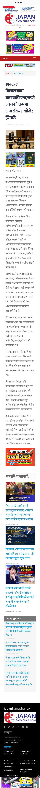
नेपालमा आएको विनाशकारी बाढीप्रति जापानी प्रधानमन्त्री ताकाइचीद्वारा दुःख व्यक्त (20, 554)
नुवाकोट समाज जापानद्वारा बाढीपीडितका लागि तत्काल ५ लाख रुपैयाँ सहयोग (18, 646)
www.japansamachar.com (13, 737)
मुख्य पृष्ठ (8, 73)
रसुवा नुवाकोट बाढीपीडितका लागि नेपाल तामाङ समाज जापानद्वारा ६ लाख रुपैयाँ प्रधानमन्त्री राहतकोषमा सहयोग (19, 679)
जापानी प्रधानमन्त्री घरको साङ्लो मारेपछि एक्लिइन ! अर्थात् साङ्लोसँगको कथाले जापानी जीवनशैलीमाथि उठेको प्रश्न (20, 597)
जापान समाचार (19, 73)
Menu (5, 58)
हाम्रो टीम (7, 747)
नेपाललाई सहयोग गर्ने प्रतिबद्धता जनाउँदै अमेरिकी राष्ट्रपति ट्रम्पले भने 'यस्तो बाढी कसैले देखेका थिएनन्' (19, 512)
